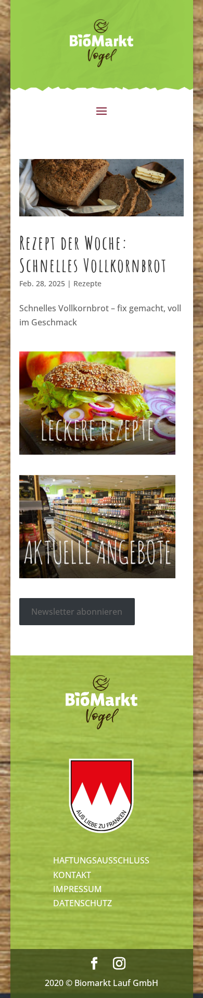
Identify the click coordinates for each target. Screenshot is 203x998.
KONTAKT (72, 875)
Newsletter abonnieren (76, 611)
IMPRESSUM (77, 889)
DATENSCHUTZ (82, 903)
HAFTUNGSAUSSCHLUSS (101, 860)
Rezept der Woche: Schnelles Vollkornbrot (93, 253)
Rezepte (87, 283)
